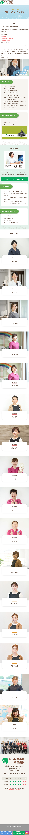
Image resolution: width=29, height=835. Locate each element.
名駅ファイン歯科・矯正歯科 (14, 179)
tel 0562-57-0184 (14, 773)
